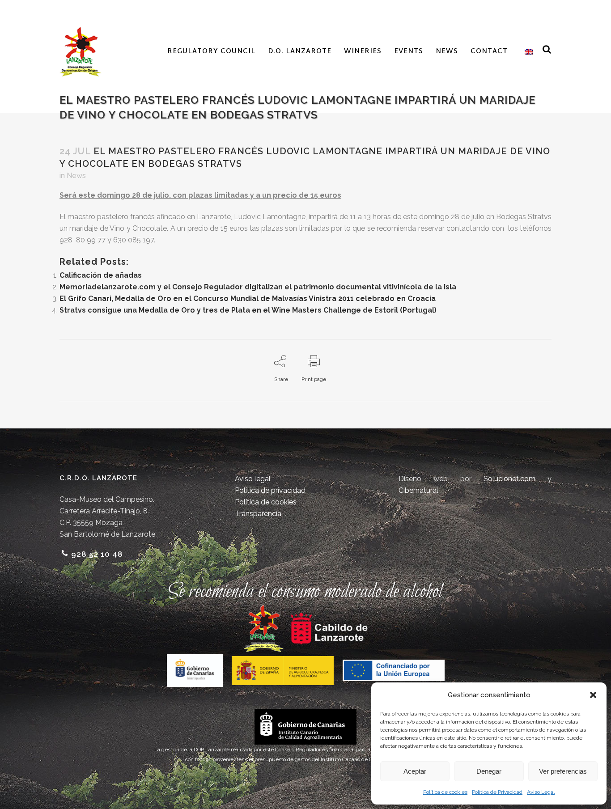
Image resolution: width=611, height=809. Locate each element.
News (76, 175)
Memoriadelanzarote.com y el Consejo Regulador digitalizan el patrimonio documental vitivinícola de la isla (257, 287)
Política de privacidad (270, 490)
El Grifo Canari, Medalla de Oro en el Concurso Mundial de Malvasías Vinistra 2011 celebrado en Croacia (247, 298)
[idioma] (526, 52)
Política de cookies (445, 792)
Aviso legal (253, 478)
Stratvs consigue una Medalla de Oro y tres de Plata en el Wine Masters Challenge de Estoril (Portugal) (248, 310)
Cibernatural (418, 490)
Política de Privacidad (497, 792)
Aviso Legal (541, 792)
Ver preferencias (563, 771)
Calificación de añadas (100, 275)
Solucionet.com (509, 478)
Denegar (488, 771)
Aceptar (414, 771)
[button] (593, 694)
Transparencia (258, 513)
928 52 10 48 (97, 554)
